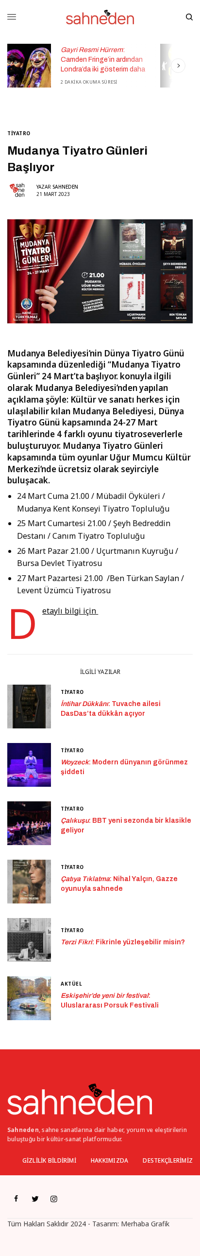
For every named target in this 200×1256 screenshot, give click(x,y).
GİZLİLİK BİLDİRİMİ (49, 1160)
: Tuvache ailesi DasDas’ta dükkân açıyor (111, 708)
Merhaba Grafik (145, 1223)
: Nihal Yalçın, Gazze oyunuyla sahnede (119, 883)
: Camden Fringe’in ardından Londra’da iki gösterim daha (103, 59)
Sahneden (65, 186)
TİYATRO (19, 133)
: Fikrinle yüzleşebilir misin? (123, 942)
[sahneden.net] (99, 17)
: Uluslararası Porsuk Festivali (110, 1000)
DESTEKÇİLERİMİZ (168, 1160)
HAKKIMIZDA (109, 1160)
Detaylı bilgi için (70, 610)
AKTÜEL (71, 983)
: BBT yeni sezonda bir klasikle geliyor (126, 825)
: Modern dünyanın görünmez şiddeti (124, 767)
